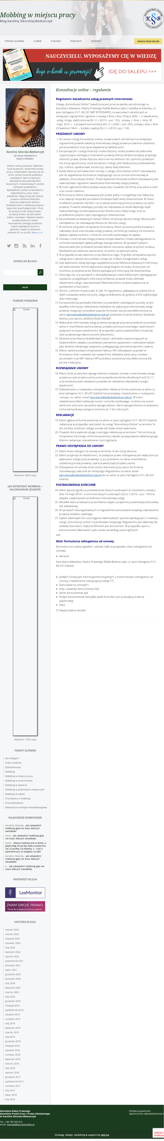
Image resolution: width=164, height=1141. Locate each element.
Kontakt (96, 41)
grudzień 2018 (13, 1041)
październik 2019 (14, 1010)
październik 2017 (14, 1081)
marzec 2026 (12, 929)
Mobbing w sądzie (15, 793)
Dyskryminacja (13, 767)
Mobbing (10, 771)
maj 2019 (10, 1023)
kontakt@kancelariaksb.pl (21, 1124)
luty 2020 (10, 996)
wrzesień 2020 (13, 978)
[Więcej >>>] (37, 232)
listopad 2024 (12, 938)
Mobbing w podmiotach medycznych (25, 789)
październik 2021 (14, 960)
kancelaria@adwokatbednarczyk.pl (87, 314)
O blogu (56, 41)
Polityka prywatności (140, 1110)
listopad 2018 (12, 1045)
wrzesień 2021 (13, 965)
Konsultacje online (148, 41)
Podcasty (76, 41)
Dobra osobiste (13, 762)
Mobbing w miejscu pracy (38, 14)
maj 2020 (10, 983)
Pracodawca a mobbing (17, 798)
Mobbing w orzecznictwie (18, 780)
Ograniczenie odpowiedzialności (146, 1113)
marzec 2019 (12, 1032)
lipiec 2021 (11, 969)
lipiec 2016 (11, 1094)
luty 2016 (10, 1099)
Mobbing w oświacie (16, 785)
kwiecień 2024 (12, 951)
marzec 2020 (12, 992)
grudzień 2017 (13, 1076)
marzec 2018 (12, 1063)
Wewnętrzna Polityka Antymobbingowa (26, 807)
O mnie (37, 41)
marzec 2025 (12, 934)
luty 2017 (10, 1090)
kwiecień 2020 (12, 987)
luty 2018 (10, 1068)
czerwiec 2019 (12, 1018)
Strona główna (14, 41)
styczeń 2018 (12, 1072)
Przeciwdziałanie (14, 802)
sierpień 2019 (12, 1014)
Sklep (25, 287)
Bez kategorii (12, 758)
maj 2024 (10, 947)
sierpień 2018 (12, 1050)
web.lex (105, 1134)
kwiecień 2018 (12, 1059)
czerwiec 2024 (12, 943)
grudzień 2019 (13, 1001)
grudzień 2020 (13, 974)
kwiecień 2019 (12, 1027)
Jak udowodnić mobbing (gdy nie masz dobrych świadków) (23, 828)
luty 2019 (10, 1036)
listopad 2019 (12, 1005)
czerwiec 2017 (12, 1085)
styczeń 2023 (12, 956)
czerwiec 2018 (12, 1054)
